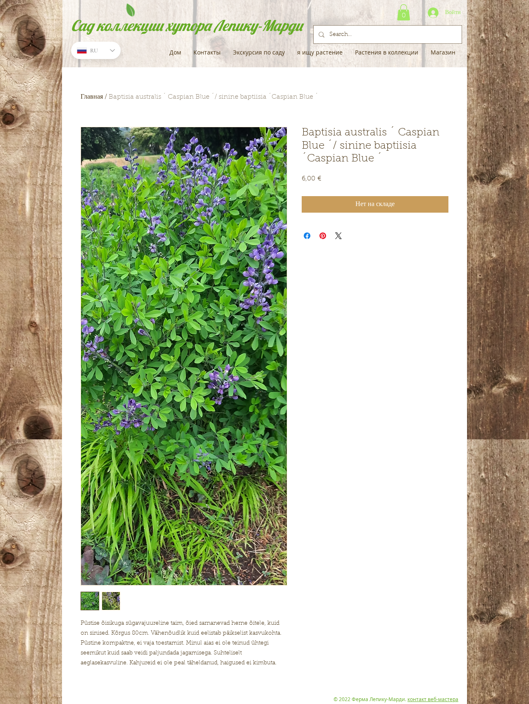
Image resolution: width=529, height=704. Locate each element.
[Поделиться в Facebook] (307, 236)
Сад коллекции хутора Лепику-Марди (187, 25)
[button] (403, 12)
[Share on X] (338, 236)
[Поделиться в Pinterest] (323, 236)
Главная (92, 97)
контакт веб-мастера (432, 699)
